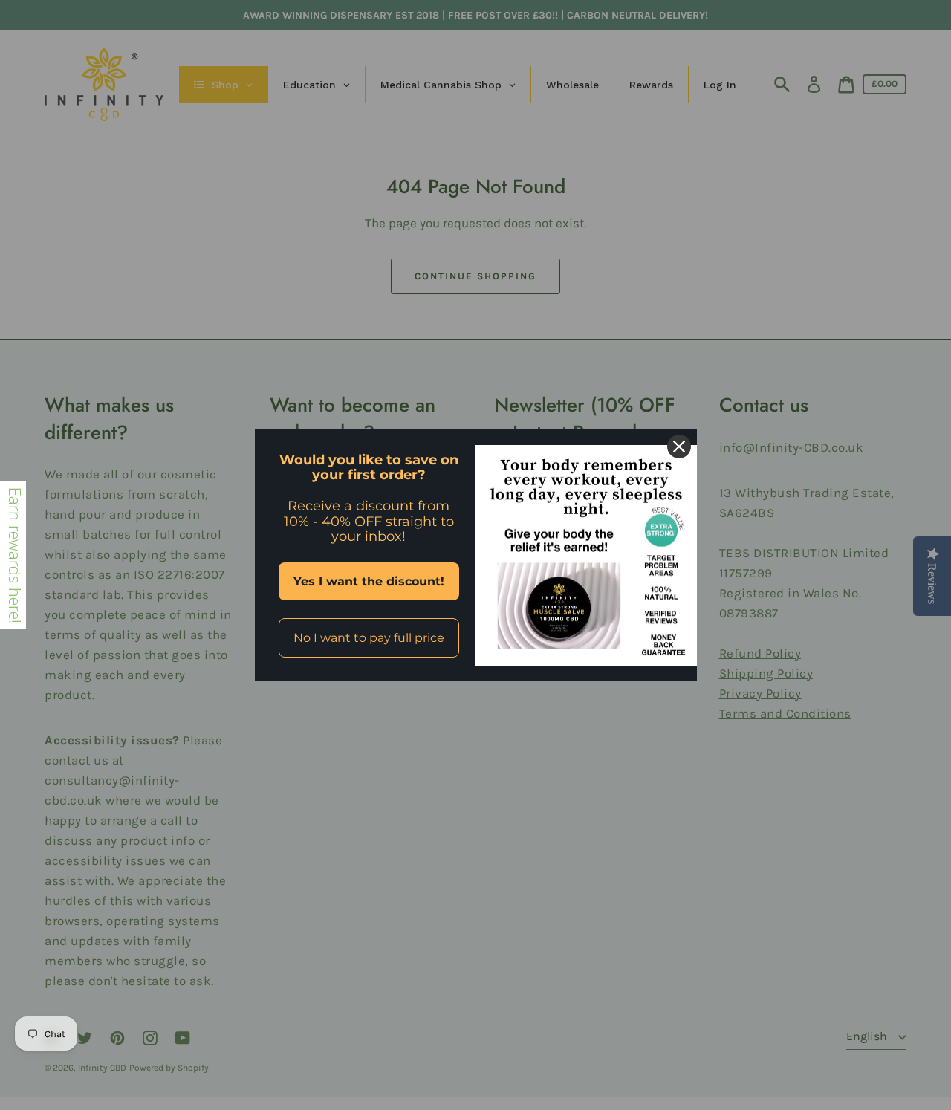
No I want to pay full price (368, 638)
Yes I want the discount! (368, 581)
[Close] (679, 446)
